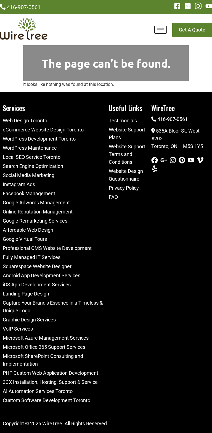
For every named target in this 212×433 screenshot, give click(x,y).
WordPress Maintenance (30, 148)
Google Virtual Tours (25, 239)
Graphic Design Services (29, 320)
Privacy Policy (124, 188)
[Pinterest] (182, 160)
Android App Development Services (41, 275)
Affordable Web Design (28, 230)
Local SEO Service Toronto (31, 157)
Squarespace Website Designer (37, 266)
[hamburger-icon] (160, 30)
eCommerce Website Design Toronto (43, 130)
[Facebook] (154, 160)
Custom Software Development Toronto (46, 400)
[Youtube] (208, 6)
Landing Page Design (26, 294)
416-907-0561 (24, 7)
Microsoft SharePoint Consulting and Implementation (43, 360)
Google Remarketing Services (35, 221)
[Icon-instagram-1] (198, 6)
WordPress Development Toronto (39, 139)
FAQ (113, 197)
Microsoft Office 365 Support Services (44, 347)
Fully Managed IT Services (31, 257)
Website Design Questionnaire (126, 175)
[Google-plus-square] (187, 6)
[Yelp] (154, 168)
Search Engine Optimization (33, 166)
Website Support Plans (127, 133)
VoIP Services (18, 329)
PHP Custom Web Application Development (50, 373)
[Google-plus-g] (163, 160)
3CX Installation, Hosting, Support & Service (50, 382)
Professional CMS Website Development (47, 248)
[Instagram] (172, 160)
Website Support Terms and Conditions (127, 154)
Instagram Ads (19, 184)
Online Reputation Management (38, 212)
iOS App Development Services (37, 284)
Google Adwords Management (36, 202)
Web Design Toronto (25, 120)
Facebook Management (29, 193)
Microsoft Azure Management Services (46, 338)
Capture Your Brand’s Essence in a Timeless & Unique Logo (53, 306)
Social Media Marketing (28, 175)
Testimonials (123, 120)
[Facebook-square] (177, 6)
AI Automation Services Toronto (38, 391)
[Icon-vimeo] (200, 160)
